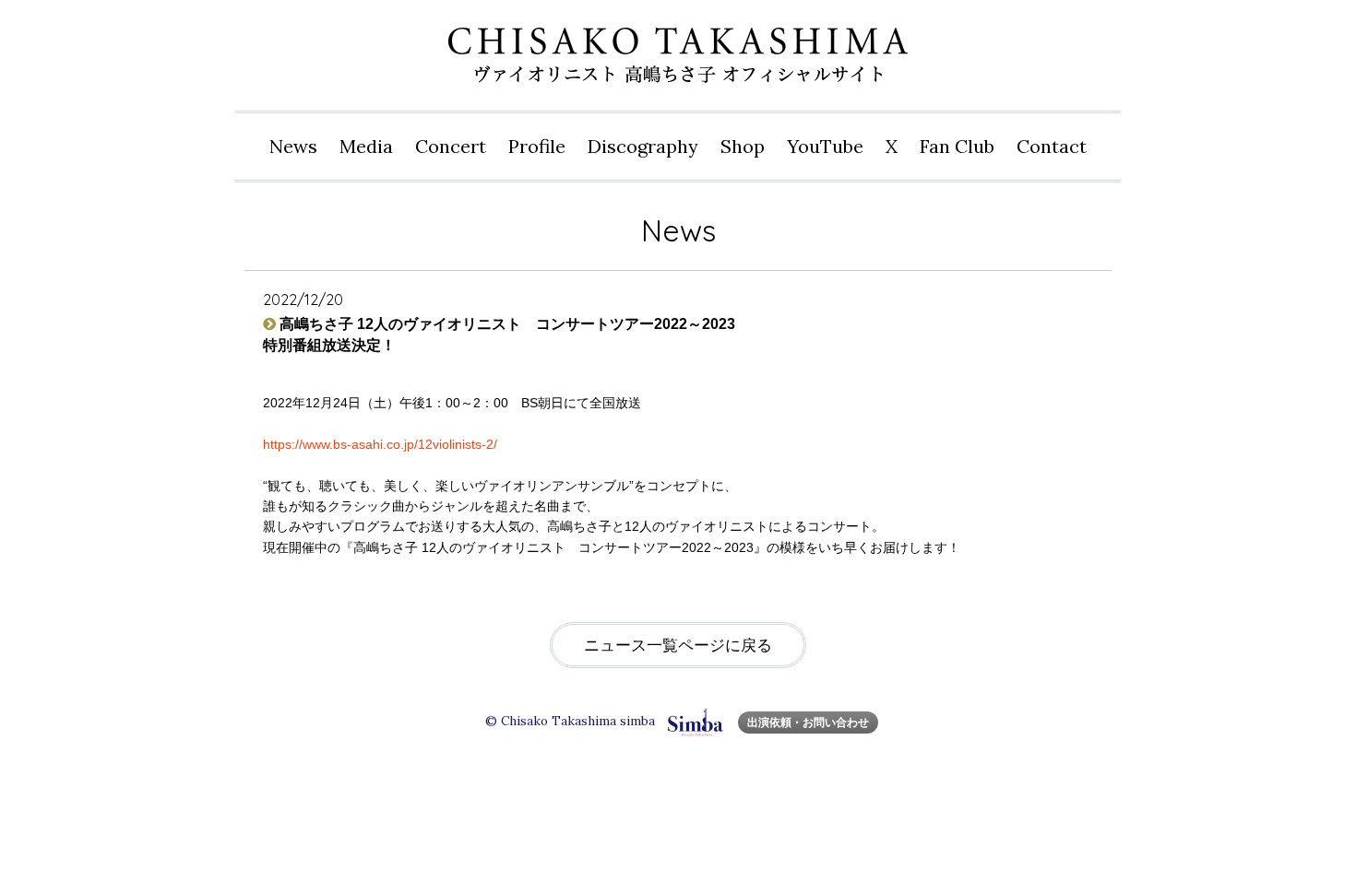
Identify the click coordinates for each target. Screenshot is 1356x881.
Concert (450, 146)
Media (366, 146)
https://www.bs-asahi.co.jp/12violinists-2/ (380, 444)
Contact (1052, 146)
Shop (742, 146)
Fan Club (957, 146)
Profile (536, 146)
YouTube (825, 146)
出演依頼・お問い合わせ (808, 722)
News (293, 146)
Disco (643, 146)
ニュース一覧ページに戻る (678, 645)
